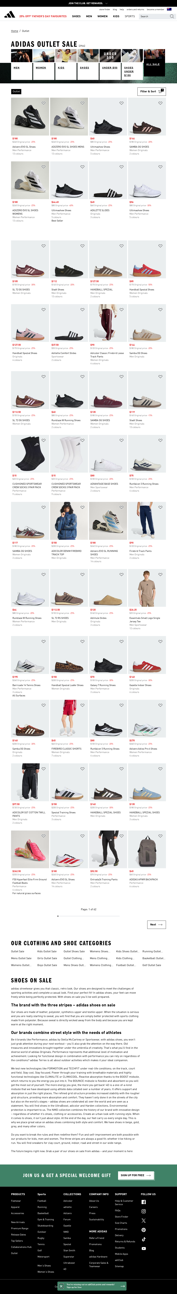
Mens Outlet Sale (21, 958)
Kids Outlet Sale (47, 951)
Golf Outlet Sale (151, 965)
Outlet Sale (17, 951)
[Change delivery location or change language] (169, 9)
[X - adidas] (153, 1221)
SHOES (76, 16)
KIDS (116, 16)
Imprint (118, 1287)
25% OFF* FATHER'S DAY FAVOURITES (43, 16)
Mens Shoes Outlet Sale (75, 965)
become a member (155, 10)
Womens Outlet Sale (20, 965)
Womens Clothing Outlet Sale (100, 965)
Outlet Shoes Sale (74, 951)
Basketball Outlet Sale (152, 959)
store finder (104, 10)
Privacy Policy (80, 1287)
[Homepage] (9, 15)
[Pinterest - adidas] (153, 1230)
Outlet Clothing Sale (73, 959)
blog (115, 10)
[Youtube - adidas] (153, 1249)
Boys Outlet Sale (47, 965)
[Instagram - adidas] (153, 1211)
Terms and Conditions (101, 1287)
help (122, 10)
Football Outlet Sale (125, 965)
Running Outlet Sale (151, 952)
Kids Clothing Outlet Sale (124, 959)
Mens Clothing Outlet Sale (98, 959)
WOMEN (102, 16)
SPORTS (130, 16)
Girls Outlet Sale (47, 958)
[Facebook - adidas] (153, 1202)
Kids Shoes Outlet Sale (126, 952)
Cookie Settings (63, 1287)
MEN (89, 16)
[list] (74, 91)
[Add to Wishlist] (43, 103)
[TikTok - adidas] (153, 1239)
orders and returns (135, 10)
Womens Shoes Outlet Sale (99, 952)
